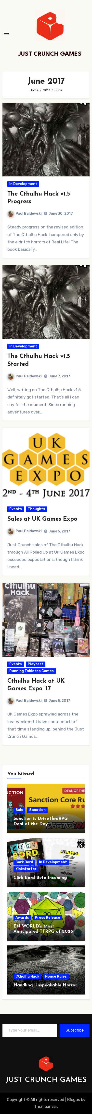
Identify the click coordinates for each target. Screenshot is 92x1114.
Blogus (73, 1099)
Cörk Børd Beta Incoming (40, 878)
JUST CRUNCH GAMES (49, 54)
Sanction (37, 810)
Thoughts (36, 509)
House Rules (56, 976)
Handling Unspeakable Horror (45, 985)
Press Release (47, 917)
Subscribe (75, 1030)
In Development (23, 184)
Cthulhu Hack (27, 976)
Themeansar (45, 1106)
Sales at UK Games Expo (42, 519)
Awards (22, 917)
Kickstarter (26, 869)
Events (15, 509)
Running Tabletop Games (31, 671)
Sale (19, 810)
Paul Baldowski (29, 214)
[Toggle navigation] (6, 33)
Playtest (35, 664)
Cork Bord (24, 862)
